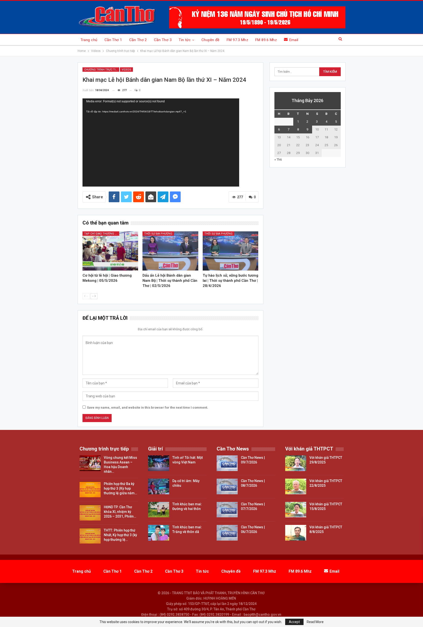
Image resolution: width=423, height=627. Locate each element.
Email (293, 40)
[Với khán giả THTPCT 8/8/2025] (295, 533)
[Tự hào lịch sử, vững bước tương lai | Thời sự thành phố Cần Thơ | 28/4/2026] (230, 250)
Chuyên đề (210, 40)
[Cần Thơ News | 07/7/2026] (227, 510)
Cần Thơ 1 (113, 40)
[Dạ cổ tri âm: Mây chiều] (158, 486)
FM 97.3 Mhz (237, 40)
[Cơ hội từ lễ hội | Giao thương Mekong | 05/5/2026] (110, 250)
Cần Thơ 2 (138, 40)
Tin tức (185, 40)
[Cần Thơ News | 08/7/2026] (227, 486)
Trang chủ (89, 40)
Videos (126, 69)
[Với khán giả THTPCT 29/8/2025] (295, 463)
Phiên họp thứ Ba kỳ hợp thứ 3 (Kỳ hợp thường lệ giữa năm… (120, 488)
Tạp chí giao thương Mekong (101, 233)
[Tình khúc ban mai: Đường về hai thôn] (158, 510)
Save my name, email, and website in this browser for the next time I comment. (147, 407)
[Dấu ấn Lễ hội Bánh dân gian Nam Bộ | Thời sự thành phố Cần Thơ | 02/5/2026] (170, 250)
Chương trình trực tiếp (101, 69)
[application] (160, 142)
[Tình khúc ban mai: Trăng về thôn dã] (158, 533)
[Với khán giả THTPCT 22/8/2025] (295, 486)
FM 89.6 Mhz (266, 40)
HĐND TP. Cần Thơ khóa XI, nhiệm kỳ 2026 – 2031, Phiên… (120, 511)
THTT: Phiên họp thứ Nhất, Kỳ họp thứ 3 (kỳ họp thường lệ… (120, 535)
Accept (294, 622)
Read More (315, 622)
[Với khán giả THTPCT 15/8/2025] (295, 510)
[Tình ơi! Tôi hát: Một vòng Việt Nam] (158, 463)
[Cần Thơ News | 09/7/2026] (227, 463)
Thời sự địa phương (158, 233)
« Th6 (278, 159)
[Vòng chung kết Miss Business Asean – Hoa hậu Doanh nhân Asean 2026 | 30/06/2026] (90, 463)
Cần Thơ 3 (163, 40)
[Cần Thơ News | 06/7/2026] (227, 533)
